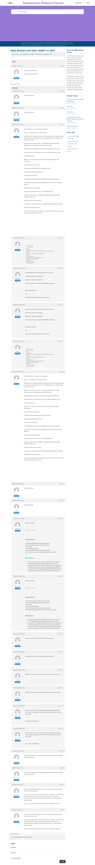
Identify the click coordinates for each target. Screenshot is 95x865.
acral (69, 146)
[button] (78, 3)
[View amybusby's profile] (16, 793)
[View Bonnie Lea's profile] (17, 276)
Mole (68, 151)
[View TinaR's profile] (16, 133)
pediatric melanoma (72, 148)
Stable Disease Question (72, 126)
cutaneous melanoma (73, 136)
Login (88, 2)
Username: (13, 847)
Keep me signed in (16, 858)
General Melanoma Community (27, 54)
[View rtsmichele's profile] (17, 526)
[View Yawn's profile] (16, 74)
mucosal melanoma (72, 141)
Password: (13, 852)
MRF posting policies (78, 89)
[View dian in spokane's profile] (16, 99)
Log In (62, 861)
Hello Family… (70, 106)
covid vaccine (70, 112)
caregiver (70, 138)
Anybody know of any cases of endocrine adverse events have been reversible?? (75, 119)
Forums (16, 54)
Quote (61, 91)
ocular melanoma (72, 143)
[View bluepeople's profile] (16, 759)
